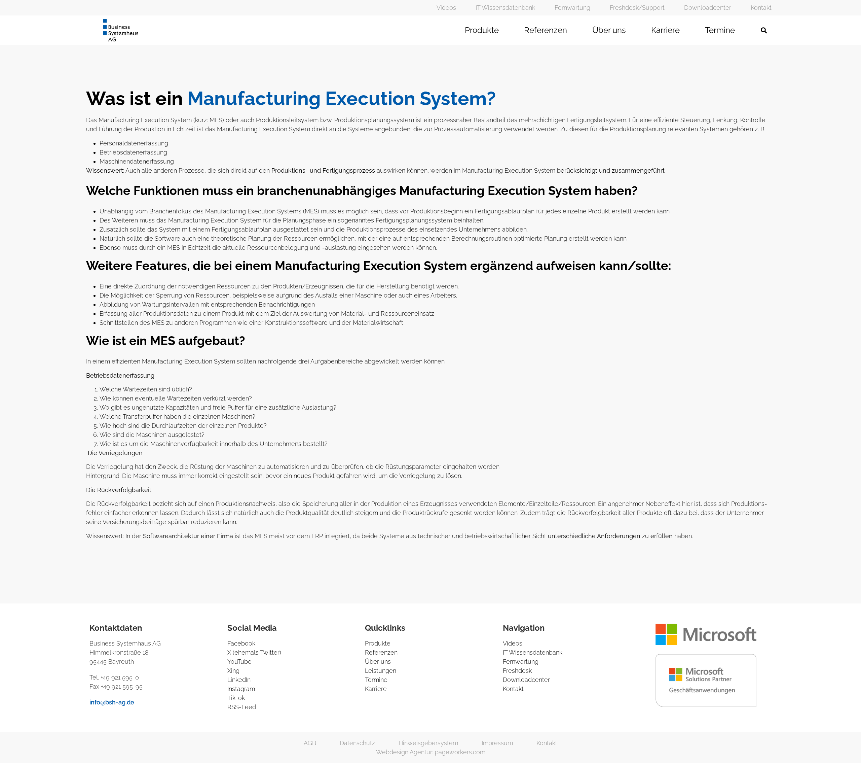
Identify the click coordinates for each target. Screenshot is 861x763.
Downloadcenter (707, 7)
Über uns (609, 30)
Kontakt (761, 7)
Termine (720, 30)
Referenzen (545, 30)
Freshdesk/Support (637, 7)
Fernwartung (572, 7)
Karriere (665, 30)
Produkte (482, 30)
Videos (446, 7)
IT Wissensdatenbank (505, 7)
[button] (763, 30)
